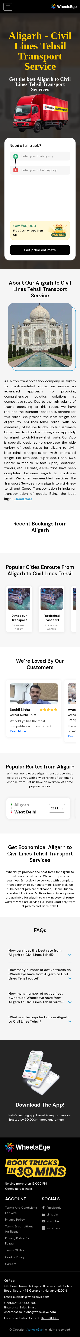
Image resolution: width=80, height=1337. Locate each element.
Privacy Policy (15, 1219)
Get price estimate (40, 250)
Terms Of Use (14, 1250)
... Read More (23, 499)
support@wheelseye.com (31, 1297)
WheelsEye (35, 1329)
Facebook (54, 1208)
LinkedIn (52, 1214)
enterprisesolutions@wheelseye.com (30, 1312)
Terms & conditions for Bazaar (19, 1228)
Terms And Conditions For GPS (21, 1210)
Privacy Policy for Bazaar (17, 1240)
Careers (10, 1264)
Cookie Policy (15, 1257)
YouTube (53, 1221)
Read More (18, 731)
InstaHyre (53, 1228)
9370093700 (26, 1303)
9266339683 (50, 1318)
